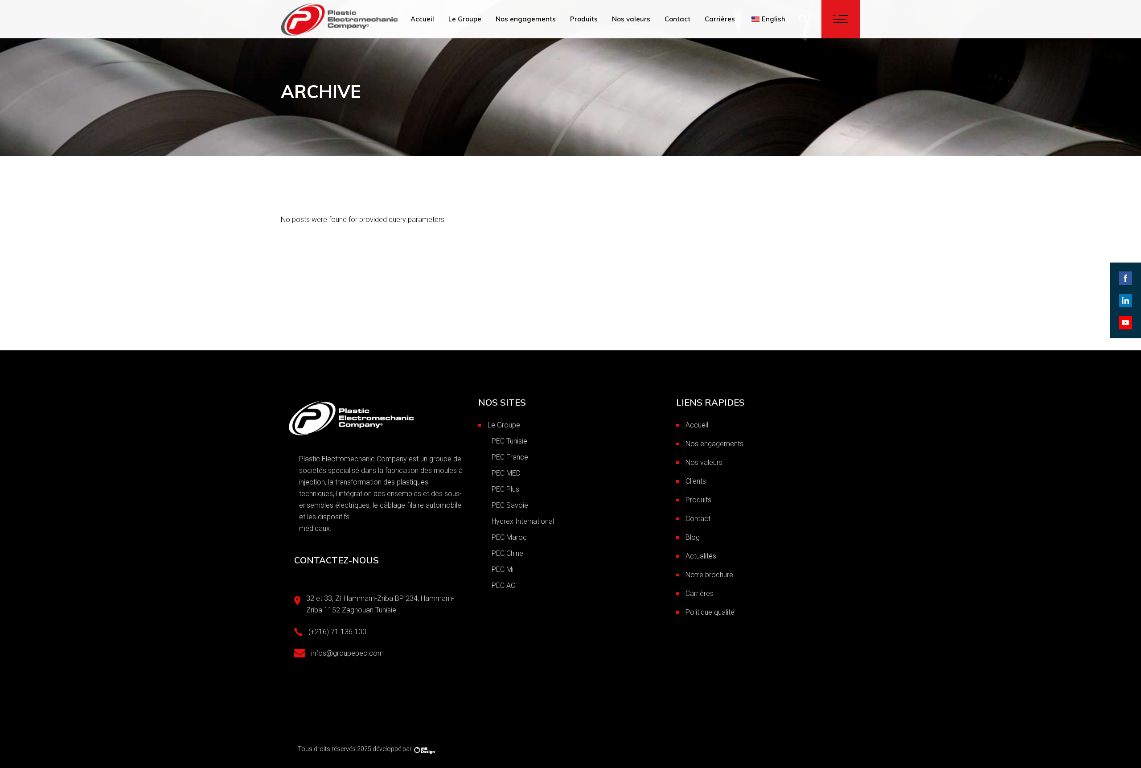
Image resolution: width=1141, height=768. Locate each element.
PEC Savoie (510, 505)
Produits (698, 500)
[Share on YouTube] (1125, 322)
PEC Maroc (509, 537)
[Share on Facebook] (1125, 278)
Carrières (699, 593)
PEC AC (503, 585)
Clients (695, 481)
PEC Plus (505, 489)
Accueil (696, 425)
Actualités (700, 556)
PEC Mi (502, 569)
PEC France (510, 457)
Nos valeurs (703, 462)
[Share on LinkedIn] (1125, 300)
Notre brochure (709, 575)
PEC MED (506, 473)
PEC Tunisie (509, 441)
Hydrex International (523, 521)
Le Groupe (504, 425)
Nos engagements (714, 443)
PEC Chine (507, 553)
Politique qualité (710, 612)
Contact (697, 518)
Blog (692, 537)
